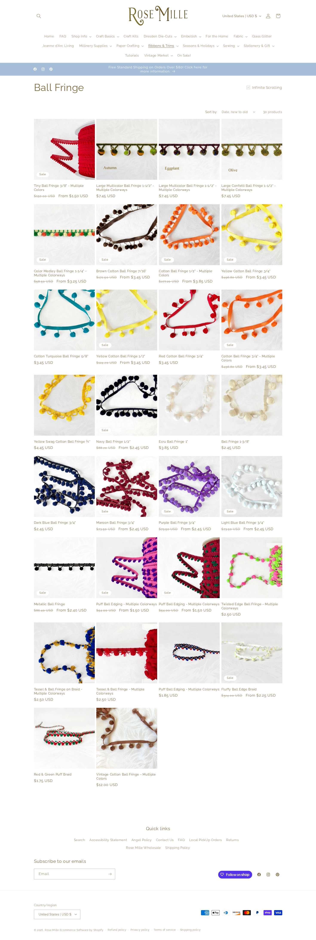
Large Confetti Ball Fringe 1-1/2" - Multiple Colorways (248, 188)
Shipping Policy (177, 847)
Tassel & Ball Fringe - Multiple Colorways (120, 691)
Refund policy (117, 929)
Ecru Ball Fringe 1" (173, 441)
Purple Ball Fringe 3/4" (177, 523)
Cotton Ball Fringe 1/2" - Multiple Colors (185, 273)
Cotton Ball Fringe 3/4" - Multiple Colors (248, 358)
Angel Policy (142, 840)
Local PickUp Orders (205, 840)
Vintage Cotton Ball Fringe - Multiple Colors (126, 776)
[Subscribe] (110, 874)
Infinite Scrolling (267, 87)
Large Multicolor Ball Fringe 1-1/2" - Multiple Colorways (125, 188)
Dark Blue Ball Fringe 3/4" (55, 523)
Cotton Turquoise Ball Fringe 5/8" (61, 356)
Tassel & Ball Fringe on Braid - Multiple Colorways (58, 691)
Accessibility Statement (108, 840)
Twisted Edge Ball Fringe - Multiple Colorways (249, 606)
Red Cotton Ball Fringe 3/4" (181, 356)
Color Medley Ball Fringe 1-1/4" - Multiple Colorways (60, 273)
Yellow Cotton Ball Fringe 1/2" (120, 356)
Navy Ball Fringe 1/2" (113, 441)
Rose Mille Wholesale (143, 847)
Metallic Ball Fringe (49, 604)
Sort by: (211, 112)
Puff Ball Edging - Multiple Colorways (126, 604)
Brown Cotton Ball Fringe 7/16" (121, 271)
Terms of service (165, 929)
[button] (39, 16)
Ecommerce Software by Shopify (82, 929)
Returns (232, 840)
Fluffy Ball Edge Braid (239, 689)
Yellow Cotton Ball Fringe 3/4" (245, 271)
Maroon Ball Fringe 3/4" (115, 523)
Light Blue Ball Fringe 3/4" (242, 523)
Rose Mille (52, 929)
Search (79, 840)
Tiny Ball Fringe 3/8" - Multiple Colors (59, 188)
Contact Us (165, 840)
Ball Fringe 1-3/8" (235, 441)
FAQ (181, 840)
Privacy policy (139, 929)
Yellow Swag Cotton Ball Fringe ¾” (62, 441)
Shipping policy (190, 929)
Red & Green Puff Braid (53, 774)
